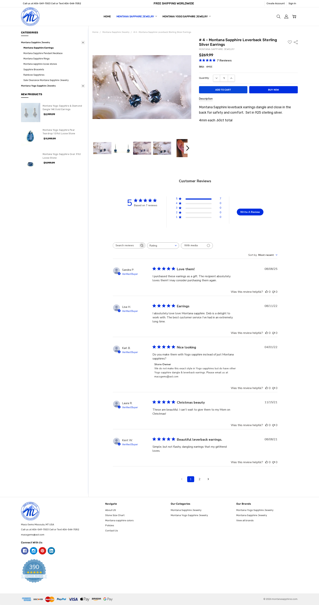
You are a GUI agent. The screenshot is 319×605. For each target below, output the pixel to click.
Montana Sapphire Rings (36, 58)
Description (206, 98)
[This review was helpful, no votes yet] (266, 292)
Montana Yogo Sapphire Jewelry (185, 16)
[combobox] (163, 245)
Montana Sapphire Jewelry (135, 16)
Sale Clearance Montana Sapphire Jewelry (46, 80)
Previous (96, 148)
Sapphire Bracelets (33, 69)
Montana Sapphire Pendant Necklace (43, 53)
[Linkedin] (51, 550)
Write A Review (250, 212)
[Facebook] (24, 550)
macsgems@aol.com (32, 534)
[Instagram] (33, 550)
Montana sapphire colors (119, 520)
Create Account (276, 3)
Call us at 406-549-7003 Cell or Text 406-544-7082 (52, 3)
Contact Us (111, 530)
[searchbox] (125, 245)
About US (110, 510)
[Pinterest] (42, 550)
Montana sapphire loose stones (40, 64)
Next (187, 148)
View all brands (245, 520)
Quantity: (204, 78)
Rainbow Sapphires (33, 75)
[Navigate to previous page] (181, 479)
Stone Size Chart (114, 515)
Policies (109, 525)
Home (107, 16)
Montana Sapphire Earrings (38, 47)
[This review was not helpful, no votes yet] (273, 292)
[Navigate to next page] (208, 479)
